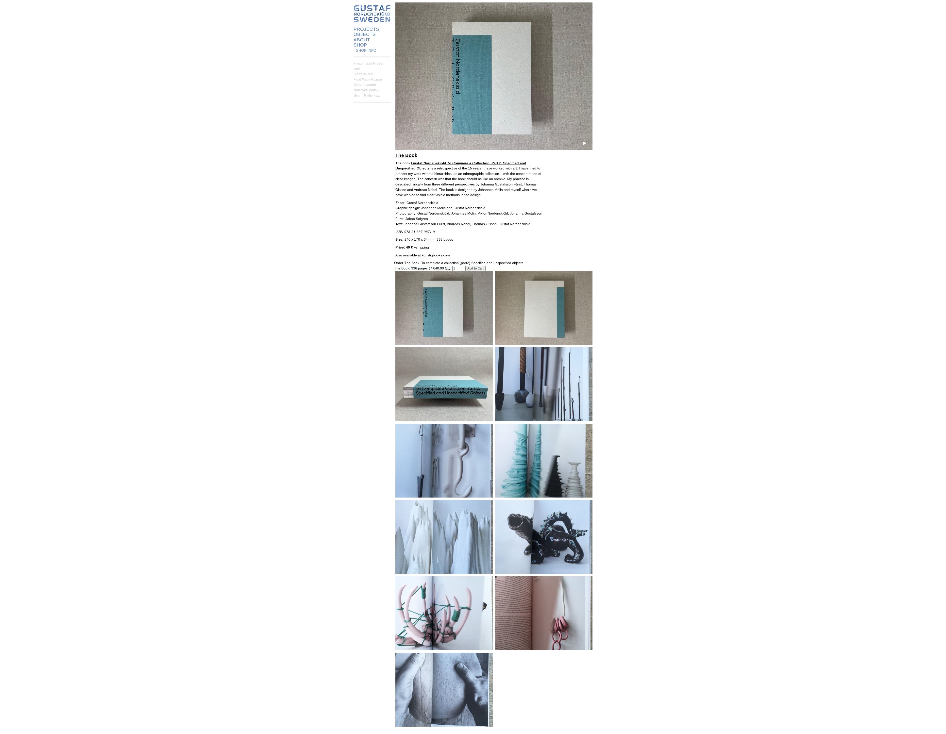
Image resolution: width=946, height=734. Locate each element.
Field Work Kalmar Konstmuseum (368, 82)
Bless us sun (363, 74)
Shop (360, 45)
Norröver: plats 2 (367, 90)
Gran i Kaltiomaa (367, 95)
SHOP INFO (366, 50)
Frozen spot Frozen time (369, 66)
